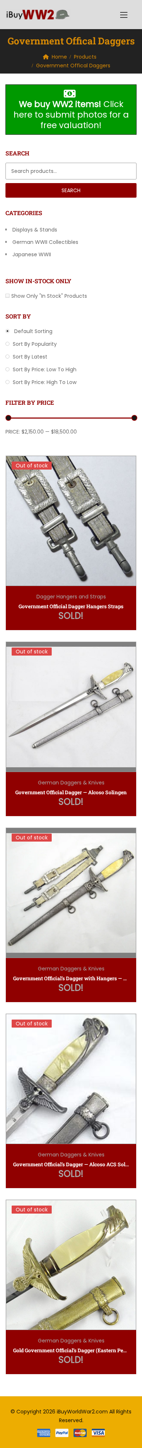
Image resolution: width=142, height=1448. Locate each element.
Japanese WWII (31, 254)
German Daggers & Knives (71, 782)
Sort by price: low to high (43, 369)
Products (85, 56)
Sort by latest (29, 356)
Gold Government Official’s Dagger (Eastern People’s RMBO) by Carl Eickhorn (71, 1350)
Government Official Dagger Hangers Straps (71, 606)
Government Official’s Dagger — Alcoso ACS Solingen (71, 1164)
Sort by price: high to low (43, 382)
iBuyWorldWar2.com (82, 1411)
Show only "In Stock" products (49, 296)
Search (71, 190)
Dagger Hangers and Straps (71, 596)
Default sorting (32, 331)
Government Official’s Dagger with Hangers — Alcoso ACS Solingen (71, 978)
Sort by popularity (34, 344)
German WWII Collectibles (45, 242)
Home (59, 56)
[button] (124, 14)
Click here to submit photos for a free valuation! (71, 115)
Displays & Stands (34, 229)
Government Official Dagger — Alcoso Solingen (71, 792)
